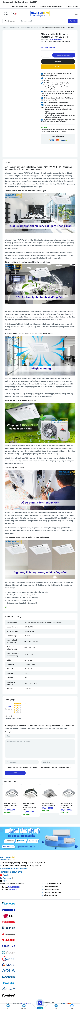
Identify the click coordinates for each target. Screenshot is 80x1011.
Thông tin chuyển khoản (52, 884)
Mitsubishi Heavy (56, 39)
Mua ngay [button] (58, 61)
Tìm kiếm (73, 21)
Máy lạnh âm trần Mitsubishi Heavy (31, 27)
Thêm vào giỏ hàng (63, 55)
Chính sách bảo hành (51, 889)
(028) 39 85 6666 (14, 887)
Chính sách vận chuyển (52, 892)
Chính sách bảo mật (51, 886)
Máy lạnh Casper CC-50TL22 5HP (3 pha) (49, 804)
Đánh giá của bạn (11, 732)
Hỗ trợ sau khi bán (50, 895)
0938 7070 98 (12, 890)
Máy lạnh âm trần (14, 27)
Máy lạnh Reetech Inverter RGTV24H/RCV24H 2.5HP (29, 806)
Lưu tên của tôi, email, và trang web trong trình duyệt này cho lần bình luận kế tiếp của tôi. (39, 767)
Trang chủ (5, 27)
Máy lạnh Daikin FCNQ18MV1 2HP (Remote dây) (67, 805)
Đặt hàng (58, 67)
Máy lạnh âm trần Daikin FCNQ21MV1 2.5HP (11, 805)
